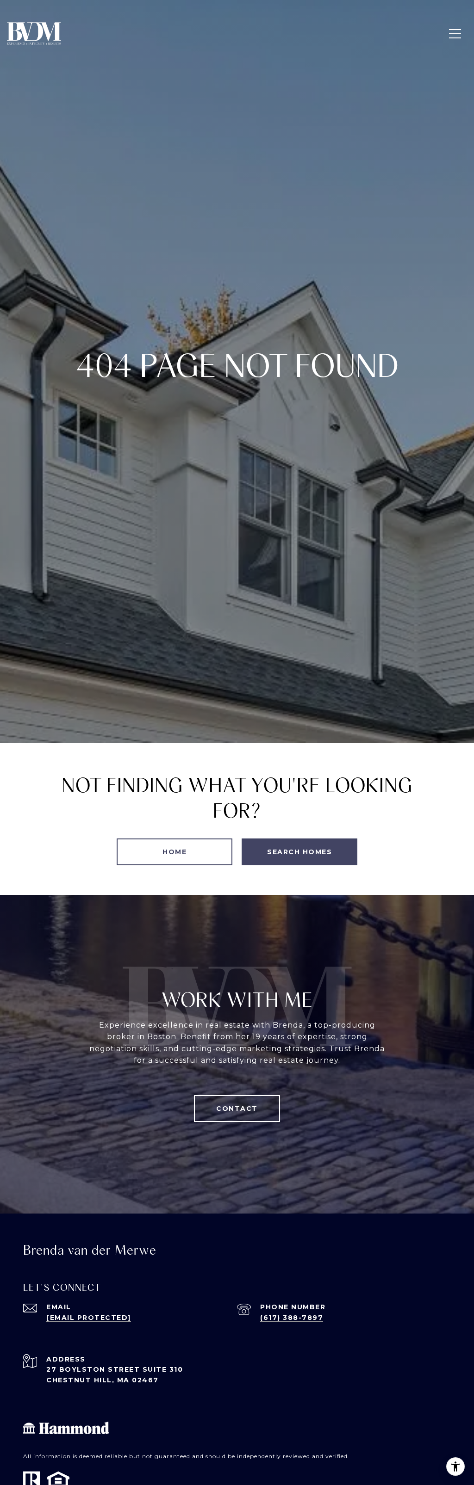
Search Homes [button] (299, 852)
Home (174, 852)
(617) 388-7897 (291, 1317)
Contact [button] (237, 1108)
